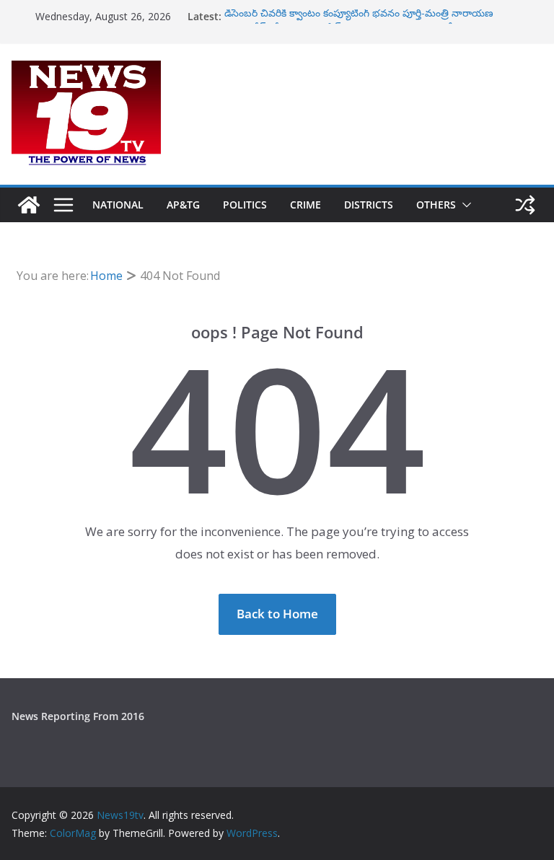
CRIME (305, 204)
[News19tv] (29, 205)
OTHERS (436, 204)
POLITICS (245, 204)
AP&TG (183, 204)
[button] (464, 205)
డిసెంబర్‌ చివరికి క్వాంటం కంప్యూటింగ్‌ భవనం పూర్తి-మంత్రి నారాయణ (358, 15)
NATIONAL (118, 204)
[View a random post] (525, 205)
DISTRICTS (368, 204)
